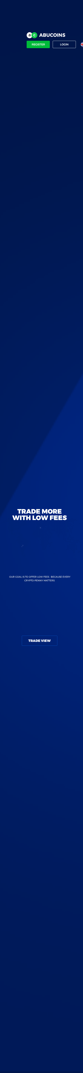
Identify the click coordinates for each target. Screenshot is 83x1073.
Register (38, 44)
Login (64, 44)
